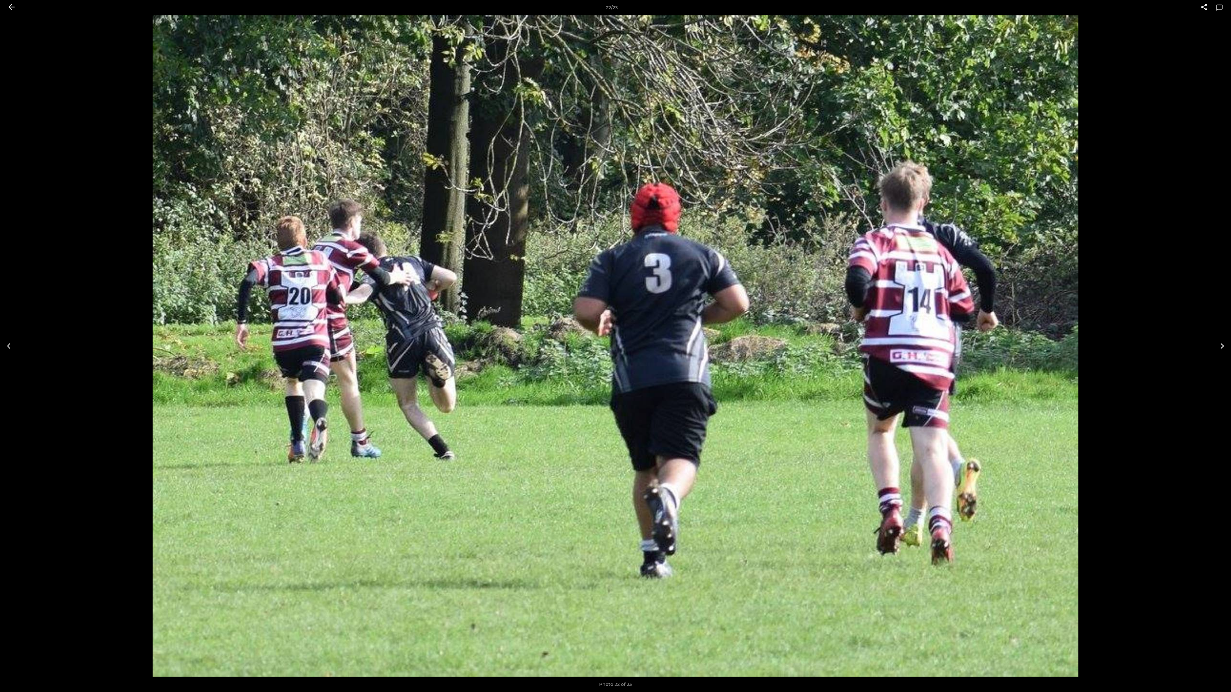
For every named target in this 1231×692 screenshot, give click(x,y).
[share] (1204, 7)
